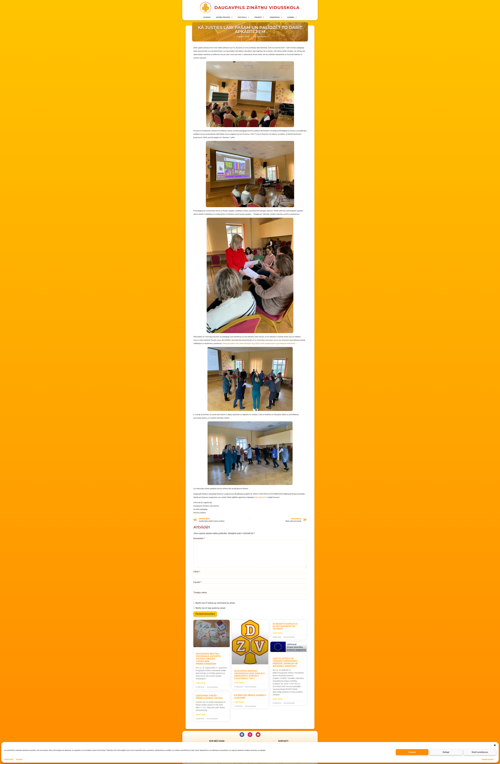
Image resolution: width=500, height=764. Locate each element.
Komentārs (199, 538)
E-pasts (197, 582)
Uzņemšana (275, 17)
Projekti (258, 17)
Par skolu (19, 759)
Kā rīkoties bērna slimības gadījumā (250, 696)
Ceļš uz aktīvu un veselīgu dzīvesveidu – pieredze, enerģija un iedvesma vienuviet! (286, 662)
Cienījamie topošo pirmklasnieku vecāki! (209, 696)
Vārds (196, 572)
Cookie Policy (8, 759)
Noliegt (446, 752)
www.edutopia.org (246, 343)
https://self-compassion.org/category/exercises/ (275, 343)
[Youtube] (258, 734)
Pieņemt (412, 752)
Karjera (290, 17)
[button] (494, 745)
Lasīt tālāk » (201, 683)
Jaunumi (207, 17)
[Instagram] (250, 734)
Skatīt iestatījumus (480, 752)
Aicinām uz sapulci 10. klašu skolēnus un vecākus (285, 626)
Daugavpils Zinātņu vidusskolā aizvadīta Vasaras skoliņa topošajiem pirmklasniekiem (208, 658)
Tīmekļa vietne (200, 593)
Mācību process (223, 17)
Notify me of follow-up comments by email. (215, 603)
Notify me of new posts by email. (211, 608)
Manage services (487, 759)
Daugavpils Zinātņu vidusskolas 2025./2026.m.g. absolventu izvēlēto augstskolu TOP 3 (249, 674)
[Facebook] (242, 734)
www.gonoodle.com (231, 343)
